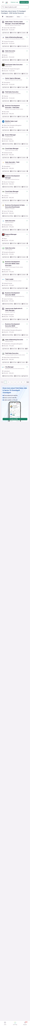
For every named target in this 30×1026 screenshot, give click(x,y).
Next (28, 382)
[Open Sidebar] (2, 2)
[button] (15, 404)
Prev (2, 382)
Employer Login (14, 2)
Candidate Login (24, 2)
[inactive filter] (2, 17)
